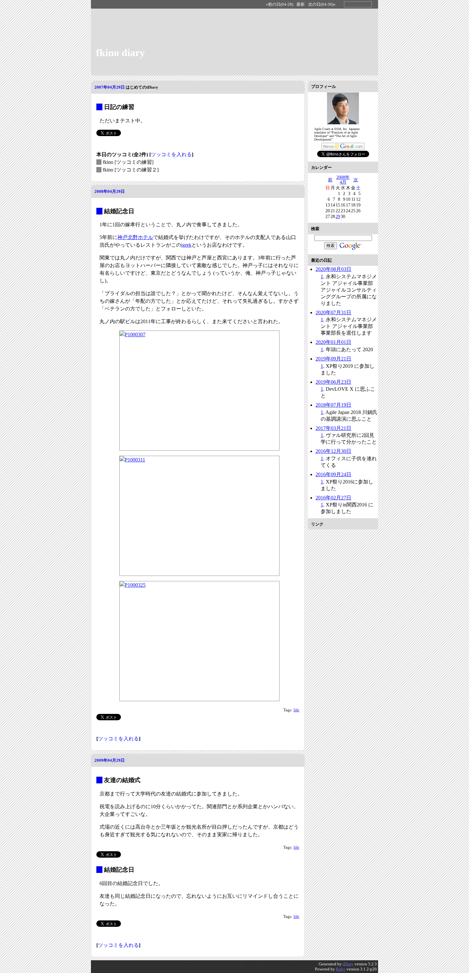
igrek (186, 245)
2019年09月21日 (333, 358)
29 (338, 216)
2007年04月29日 (109, 87)
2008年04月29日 (109, 191)
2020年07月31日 (333, 312)
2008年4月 (343, 180)
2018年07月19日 (333, 405)
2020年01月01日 (333, 342)
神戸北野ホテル (135, 237)
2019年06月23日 (333, 382)
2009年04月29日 (109, 760)
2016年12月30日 (333, 451)
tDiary (348, 964)
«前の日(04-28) (279, 4)
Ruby (341, 969)
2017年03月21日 (333, 428)
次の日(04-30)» (322, 4)
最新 (300, 4)
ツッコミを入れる (171, 154)
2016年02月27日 (333, 497)
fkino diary (120, 52)
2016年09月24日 (333, 474)
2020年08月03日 (333, 269)
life (296, 710)
